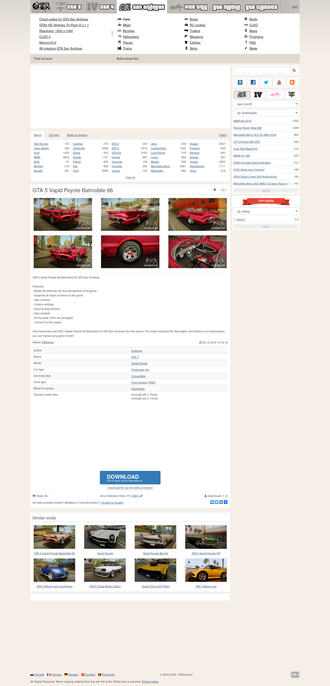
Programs (256, 36)
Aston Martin (41, 148)
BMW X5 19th (241, 155)
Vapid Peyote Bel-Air (155, 553)
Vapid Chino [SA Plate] (155, 586)
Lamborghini (158, 148)
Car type (54, 135)
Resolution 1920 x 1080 (56, 31)
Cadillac (78, 144)
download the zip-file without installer (130, 488)
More (266, 226)
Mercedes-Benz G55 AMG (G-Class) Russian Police (265, 183)
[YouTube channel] (279, 82)
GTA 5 (115, 148)
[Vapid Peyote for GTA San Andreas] (105, 537)
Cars (126, 19)
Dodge (77, 157)
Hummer (117, 161)
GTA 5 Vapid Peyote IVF (206, 553)
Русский (39, 674)
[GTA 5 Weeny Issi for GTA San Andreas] (206, 570)
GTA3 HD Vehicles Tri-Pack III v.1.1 (64, 25)
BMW (37, 157)
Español (90, 674)
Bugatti (38, 170)
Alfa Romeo (41, 144)
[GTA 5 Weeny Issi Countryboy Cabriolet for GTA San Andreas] (54, 570)
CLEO (253, 25)
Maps (253, 31)
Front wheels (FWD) (143, 382)
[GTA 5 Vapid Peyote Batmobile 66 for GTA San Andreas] (63, 214)
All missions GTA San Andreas (60, 48)
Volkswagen (197, 166)
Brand (37, 135)
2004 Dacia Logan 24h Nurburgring (255, 176)
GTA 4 (115, 144)
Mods (253, 19)
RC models (197, 25)
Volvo (193, 170)
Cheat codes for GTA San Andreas (63, 19)
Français (56, 674)
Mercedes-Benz (160, 166)
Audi (37, 152)
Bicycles (128, 31)
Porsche (195, 148)
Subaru (194, 157)
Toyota (194, 161)
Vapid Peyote (139, 363)
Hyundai (117, 166)
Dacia (76, 152)
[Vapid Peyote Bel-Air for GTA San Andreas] (155, 537)
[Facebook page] (253, 82)
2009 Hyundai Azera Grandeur (252, 162)
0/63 (135, 496)
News (253, 48)
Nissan (194, 144)
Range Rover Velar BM (247, 128)
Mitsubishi (157, 170)
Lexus (154, 157)
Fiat (75, 166)
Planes (128, 42)
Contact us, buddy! (112, 502)
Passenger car (140, 369)
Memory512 (47, 42)
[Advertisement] (131, 96)
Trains (127, 48)
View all (130, 177)
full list (266, 190)
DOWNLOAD (124, 477)
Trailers (195, 31)
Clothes (195, 42)
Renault (194, 152)
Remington (138, 389)
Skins (193, 48)
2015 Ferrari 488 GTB (246, 141)
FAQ (252, 42)
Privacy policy (150, 681)
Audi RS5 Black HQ (245, 148)
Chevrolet (79, 148)
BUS (37, 161)
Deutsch (73, 674)
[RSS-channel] (292, 82)
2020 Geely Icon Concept (248, 169)
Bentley (38, 166)
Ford (76, 170)
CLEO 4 (45, 36)
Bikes (127, 25)
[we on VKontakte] (239, 82)
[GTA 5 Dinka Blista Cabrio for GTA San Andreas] (105, 570)
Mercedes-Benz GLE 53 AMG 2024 (254, 135)
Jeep (154, 144)
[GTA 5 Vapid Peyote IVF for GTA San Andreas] (206, 537)
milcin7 (240, 219)
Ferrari (77, 161)
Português (108, 674)
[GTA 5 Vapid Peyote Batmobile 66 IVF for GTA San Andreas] (54, 537)
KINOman (48, 342)
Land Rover (158, 152)
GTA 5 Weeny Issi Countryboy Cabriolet (55, 586)
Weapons (196, 36)
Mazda (155, 161)
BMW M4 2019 (242, 121)
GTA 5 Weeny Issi (206, 586)
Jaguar (116, 170)
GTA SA (116, 152)
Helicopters (131, 36)
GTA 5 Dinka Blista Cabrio (105, 586)
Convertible (138, 376)
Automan (136, 351)
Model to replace (77, 135)
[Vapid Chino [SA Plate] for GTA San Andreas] (155, 570)
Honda (116, 157)
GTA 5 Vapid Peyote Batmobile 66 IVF (54, 553)
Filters (223, 135)
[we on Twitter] (266, 82)
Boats (194, 19)
